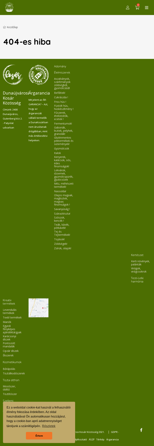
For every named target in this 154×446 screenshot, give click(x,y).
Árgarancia (112, 439)
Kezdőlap (12, 27)
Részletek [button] (48, 426)
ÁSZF (91, 439)
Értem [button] (39, 435)
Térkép (100, 439)
